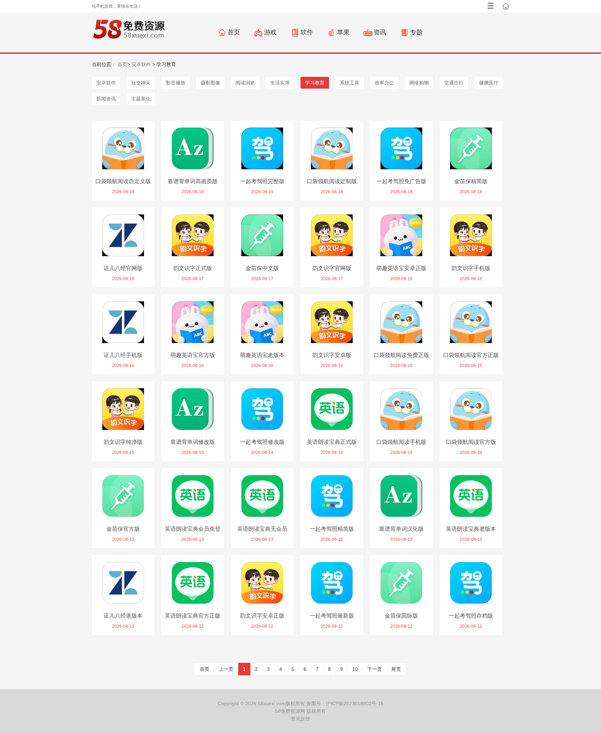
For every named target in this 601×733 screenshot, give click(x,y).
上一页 (226, 669)
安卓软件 (141, 64)
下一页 (374, 669)
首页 (122, 64)
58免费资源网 (290, 711)
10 (355, 669)
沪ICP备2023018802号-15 (355, 703)
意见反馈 (300, 719)
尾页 (396, 669)
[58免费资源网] (128, 31)
